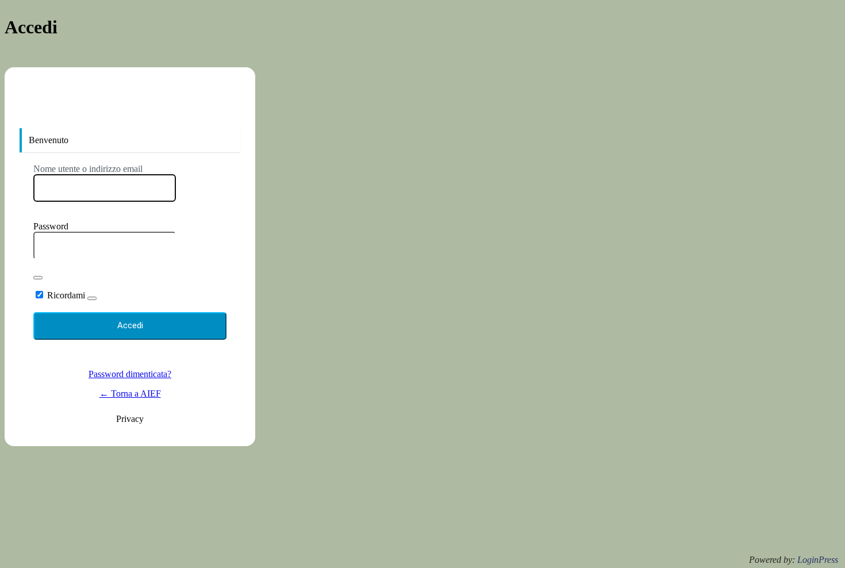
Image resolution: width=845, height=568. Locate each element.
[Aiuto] (92, 298)
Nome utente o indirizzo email (88, 169)
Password (50, 226)
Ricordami (66, 295)
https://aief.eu (130, 105)
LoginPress (817, 560)
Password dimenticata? (130, 374)
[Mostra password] (38, 277)
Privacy (130, 419)
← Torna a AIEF (130, 393)
